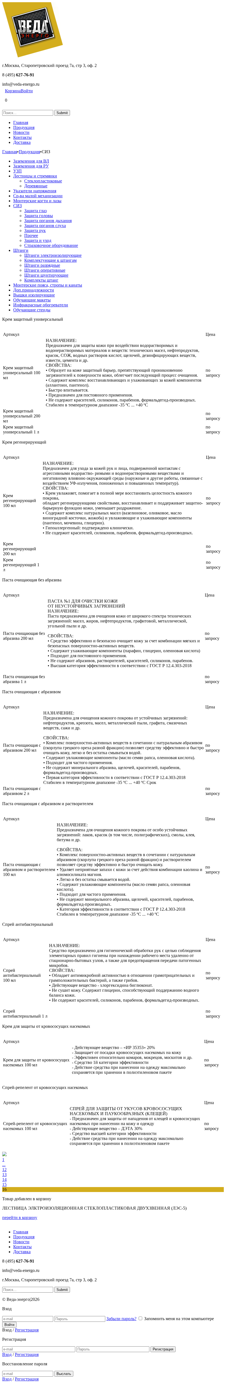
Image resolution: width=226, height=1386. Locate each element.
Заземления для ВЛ (31, 161)
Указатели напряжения (34, 190)
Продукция (23, 127)
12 (4, 1169)
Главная (20, 122)
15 (4, 1184)
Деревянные (35, 186)
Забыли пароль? (121, 1318)
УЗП (17, 171)
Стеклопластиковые (43, 181)
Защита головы (38, 215)
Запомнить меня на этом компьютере (179, 1318)
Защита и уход (37, 240)
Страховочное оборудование (51, 245)
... (4, 1164)
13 (4, 1174)
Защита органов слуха (45, 225)
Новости (21, 132)
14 (4, 1179)
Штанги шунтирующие (46, 275)
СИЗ (17, 205)
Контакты (22, 137)
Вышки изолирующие (34, 295)
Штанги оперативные (44, 270)
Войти (27, 90)
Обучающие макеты (32, 300)
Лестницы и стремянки (35, 176)
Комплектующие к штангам (50, 260)
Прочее (31, 235)
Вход (7, 1354)
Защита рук (35, 230)
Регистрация (27, 1330)
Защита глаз (35, 210)
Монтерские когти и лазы (37, 200)
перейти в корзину (19, 1217)
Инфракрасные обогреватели (40, 305)
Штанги (20, 250)
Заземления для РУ (31, 166)
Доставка (22, 142)
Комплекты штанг (41, 280)
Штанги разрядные (42, 265)
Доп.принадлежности (33, 290)
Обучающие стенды (31, 310)
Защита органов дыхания (48, 220)
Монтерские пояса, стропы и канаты (47, 285)
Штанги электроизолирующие (53, 255)
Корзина (13, 90)
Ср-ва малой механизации (38, 195)
